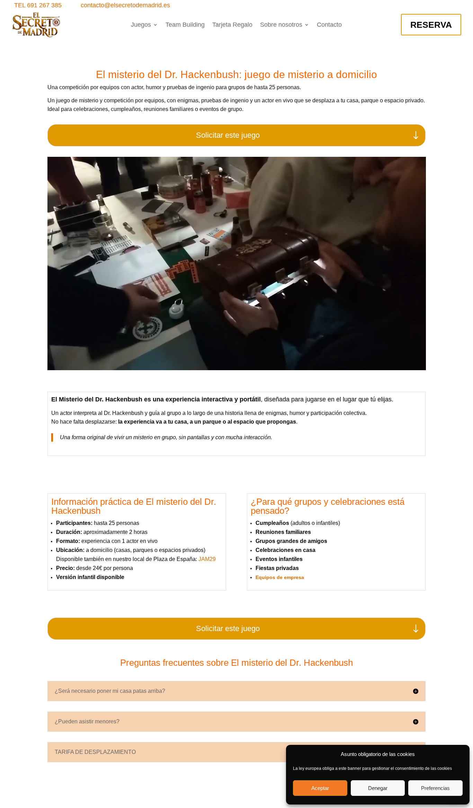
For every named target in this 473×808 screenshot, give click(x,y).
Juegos (141, 25)
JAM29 (207, 559)
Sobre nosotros (281, 25)
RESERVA (431, 24)
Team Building (185, 25)
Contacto (329, 25)
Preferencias (435, 788)
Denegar (377, 788)
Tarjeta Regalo (232, 25)
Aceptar (320, 788)
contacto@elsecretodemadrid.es (125, 5)
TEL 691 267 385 (38, 5)
